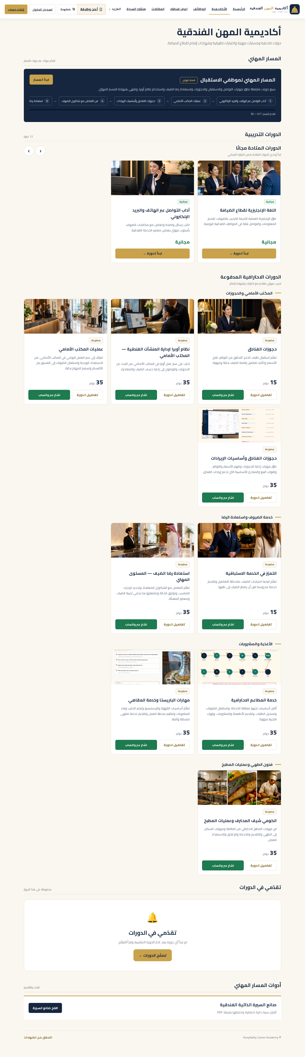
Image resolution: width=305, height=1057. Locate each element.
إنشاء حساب (16, 9)
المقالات (158, 9)
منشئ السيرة (136, 9)
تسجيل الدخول (42, 9)
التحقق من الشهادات (38, 1037)
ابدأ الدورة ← (239, 253)
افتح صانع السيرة (45, 1008)
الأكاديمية (219, 9)
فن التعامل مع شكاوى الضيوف (82, 101)
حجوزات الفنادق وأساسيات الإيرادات (138, 101)
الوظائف (199, 9)
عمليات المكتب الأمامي (190, 101)
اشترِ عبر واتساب (223, 395)
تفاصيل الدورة (261, 395)
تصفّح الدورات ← (153, 955)
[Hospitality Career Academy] (273, 9)
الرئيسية (239, 9)
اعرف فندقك (179, 9)
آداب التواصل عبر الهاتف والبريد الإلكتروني (245, 101)
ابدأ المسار (41, 79)
